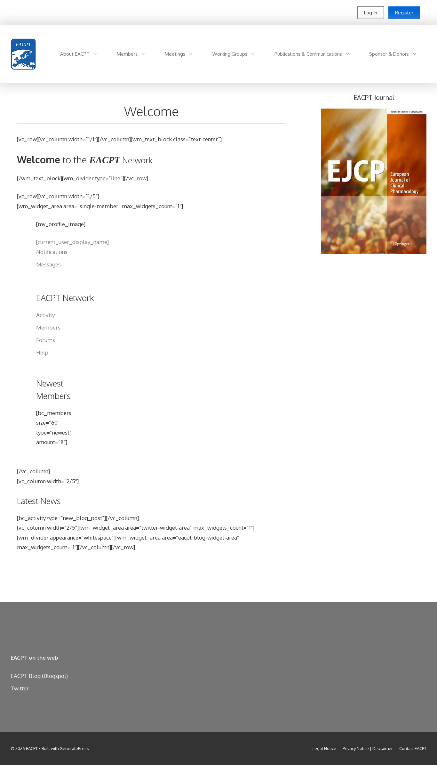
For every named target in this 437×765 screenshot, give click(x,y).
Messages (48, 264)
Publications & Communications (308, 54)
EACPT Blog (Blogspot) (39, 675)
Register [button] (404, 13)
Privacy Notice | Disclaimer (368, 748)
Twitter (20, 688)
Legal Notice (324, 748)
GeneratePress (74, 748)
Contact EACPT (412, 748)
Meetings (175, 54)
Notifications (52, 251)
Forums (45, 340)
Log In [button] (370, 13)
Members (127, 54)
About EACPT (75, 54)
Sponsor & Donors (389, 54)
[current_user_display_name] (72, 242)
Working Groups (229, 54)
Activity (45, 315)
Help (42, 352)
